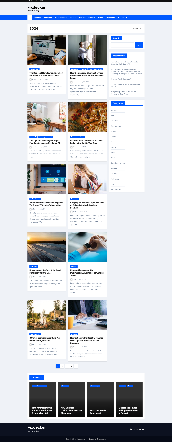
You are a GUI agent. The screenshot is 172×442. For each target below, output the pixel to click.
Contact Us (122, 17)
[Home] (29, 17)
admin (34, 79)
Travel (113, 184)
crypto (113, 115)
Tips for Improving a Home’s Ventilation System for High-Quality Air (42, 411)
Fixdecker (36, 7)
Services (114, 168)
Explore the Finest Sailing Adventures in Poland (128, 410)
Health (100, 17)
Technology (110, 17)
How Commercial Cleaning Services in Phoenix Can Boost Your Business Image (87, 75)
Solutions (114, 174)
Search (116, 38)
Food (82, 137)
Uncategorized (116, 189)
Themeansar (101, 439)
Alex (74, 147)
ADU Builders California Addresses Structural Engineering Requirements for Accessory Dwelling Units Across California (126, 72)
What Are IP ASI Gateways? (121, 79)
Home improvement (95, 69)
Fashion (73, 17)
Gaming (91, 17)
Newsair (91, 439)
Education (48, 17)
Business (37, 17)
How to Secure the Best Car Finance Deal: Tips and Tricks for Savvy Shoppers (86, 340)
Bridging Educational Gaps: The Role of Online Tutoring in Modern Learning (87, 205)
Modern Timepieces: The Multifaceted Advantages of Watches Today (87, 273)
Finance (82, 17)
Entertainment (61, 17)
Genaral (83, 69)
